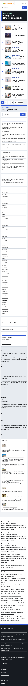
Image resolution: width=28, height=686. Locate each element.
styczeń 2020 (4, 291)
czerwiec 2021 (5, 256)
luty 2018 (4, 302)
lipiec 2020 (4, 280)
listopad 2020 (4, 271)
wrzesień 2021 (5, 249)
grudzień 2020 (5, 269)
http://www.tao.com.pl (7, 329)
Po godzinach (5, 341)
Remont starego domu (6, 344)
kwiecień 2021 (5, 260)
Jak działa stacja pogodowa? (19, 35)
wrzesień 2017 (5, 309)
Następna (20, 102)
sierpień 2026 (5, 192)
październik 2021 (5, 247)
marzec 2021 (4, 262)
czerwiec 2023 (5, 220)
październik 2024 (5, 212)
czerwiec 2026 (5, 196)
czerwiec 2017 (5, 311)
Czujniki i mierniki (16, 24)
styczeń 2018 (4, 304)
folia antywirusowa (5, 131)
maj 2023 (4, 223)
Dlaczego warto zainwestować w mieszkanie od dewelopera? (13, 144)
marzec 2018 (4, 300)
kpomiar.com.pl (4, 680)
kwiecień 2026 (5, 201)
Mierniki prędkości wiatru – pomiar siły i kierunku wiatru (18, 64)
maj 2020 (4, 284)
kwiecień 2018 (5, 298)
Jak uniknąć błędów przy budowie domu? (11, 596)
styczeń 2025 (4, 207)
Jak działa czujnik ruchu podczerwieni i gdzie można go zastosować (18, 80)
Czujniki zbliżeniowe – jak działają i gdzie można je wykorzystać (18, 95)
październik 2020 (5, 273)
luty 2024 (4, 214)
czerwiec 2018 (5, 293)
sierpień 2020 (5, 278)
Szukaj (24, 7)
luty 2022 (4, 238)
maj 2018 (4, 295)
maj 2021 (4, 258)
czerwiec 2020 (5, 282)
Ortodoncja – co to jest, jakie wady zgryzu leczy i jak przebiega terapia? (14, 632)
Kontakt (3, 683)
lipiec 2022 (4, 231)
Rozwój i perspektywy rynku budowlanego (10, 147)
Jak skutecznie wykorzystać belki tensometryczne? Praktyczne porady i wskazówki (19, 27)
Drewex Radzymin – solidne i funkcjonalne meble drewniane (13, 138)
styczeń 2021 (4, 267)
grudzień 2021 (5, 242)
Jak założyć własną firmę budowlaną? (9, 141)
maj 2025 (4, 205)
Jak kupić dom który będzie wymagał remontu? (12, 589)
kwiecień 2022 (5, 234)
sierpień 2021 (5, 251)
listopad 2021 (4, 245)
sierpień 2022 (5, 229)
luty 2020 (4, 289)
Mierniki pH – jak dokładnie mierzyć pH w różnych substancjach (18, 50)
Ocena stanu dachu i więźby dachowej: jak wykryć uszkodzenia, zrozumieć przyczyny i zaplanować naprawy (13, 580)
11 (15, 102)
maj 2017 (4, 313)
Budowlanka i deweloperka (7, 337)
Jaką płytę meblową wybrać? (11, 488)
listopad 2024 (4, 209)
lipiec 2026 (4, 194)
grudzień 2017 (5, 306)
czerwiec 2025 (5, 203)
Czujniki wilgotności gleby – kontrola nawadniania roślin (18, 57)
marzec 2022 (4, 236)
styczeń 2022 (4, 240)
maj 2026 (4, 198)
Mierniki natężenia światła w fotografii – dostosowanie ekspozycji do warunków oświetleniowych (18, 71)
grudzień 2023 (5, 218)
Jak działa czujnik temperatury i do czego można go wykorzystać (17, 42)
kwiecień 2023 (5, 225)
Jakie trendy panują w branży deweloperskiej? (12, 602)
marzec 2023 (4, 227)
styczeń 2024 (4, 216)
